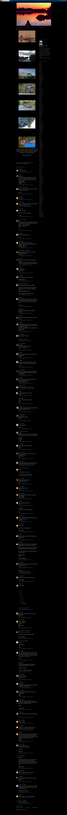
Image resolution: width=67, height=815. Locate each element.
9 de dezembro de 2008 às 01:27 (26, 238)
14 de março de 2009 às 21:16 (25, 792)
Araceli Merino (21, 369)
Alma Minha (20, 478)
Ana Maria (20, 241)
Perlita (20, 322)
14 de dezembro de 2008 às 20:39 (26, 627)
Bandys (20, 233)
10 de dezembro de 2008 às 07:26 (26, 383)
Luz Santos (20, 444)
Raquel (20, 776)
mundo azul (20, 334)
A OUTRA (20, 690)
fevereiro (40, 67)
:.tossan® (20, 275)
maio (40, 84)
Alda (19, 352)
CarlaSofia (20, 486)
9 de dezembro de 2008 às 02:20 (26, 247)
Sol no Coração (21, 343)
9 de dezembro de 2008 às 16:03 (26, 306)
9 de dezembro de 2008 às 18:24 (26, 313)
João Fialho (20, 423)
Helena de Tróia (21, 385)
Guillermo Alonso (21, 784)
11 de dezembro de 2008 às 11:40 (26, 490)
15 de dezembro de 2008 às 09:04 (26, 660)
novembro (40, 93)
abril (40, 64)
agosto (40, 96)
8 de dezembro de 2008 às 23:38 (26, 206)
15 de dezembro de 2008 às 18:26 (26, 709)
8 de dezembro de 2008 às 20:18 (26, 184)
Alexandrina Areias (21, 219)
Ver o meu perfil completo (44, 58)
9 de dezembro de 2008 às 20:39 (26, 340)
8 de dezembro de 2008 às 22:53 (26, 199)
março (40, 65)
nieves (19, 360)
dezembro (40, 77)
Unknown (20, 651)
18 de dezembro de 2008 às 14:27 (26, 741)
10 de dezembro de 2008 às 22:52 (26, 458)
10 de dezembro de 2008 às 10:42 (26, 388)
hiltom (20, 732)
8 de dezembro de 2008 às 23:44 (26, 216)
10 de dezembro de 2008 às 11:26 (26, 395)
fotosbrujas (20, 202)
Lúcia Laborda (21, 493)
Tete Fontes (20, 461)
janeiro (40, 90)
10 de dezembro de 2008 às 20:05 (26, 428)
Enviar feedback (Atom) (23, 809)
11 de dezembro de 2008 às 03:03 (26, 475)
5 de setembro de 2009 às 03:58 (25, 803)
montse (20, 377)
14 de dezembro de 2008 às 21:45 (26, 638)
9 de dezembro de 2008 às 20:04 (26, 331)
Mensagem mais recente (19, 807)
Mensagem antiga (35, 807)
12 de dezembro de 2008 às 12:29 (26, 521)
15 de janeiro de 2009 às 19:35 (25, 781)
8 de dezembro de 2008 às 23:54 (26, 230)
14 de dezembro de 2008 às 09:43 (26, 567)
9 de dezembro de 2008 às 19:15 (26, 320)
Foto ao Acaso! (34, 5)
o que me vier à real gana (22, 468)
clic (19, 794)
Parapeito (20, 712)
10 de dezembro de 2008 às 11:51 (26, 403)
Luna (19, 501)
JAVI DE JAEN (21, 414)
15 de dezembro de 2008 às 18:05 (26, 696)
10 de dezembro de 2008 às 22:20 (26, 449)
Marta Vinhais (21, 620)
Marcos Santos (21, 770)
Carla (19, 406)
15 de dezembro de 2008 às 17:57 (26, 687)
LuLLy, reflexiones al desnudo (23, 630)
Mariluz (20, 612)
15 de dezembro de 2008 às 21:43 (26, 723)
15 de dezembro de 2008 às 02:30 (26, 648)
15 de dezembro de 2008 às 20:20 (26, 717)
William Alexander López (22, 187)
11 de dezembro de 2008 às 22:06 (26, 505)
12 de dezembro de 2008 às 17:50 (26, 531)
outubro (40, 80)
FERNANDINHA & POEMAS (23, 250)
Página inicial (28, 807)
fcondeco (20, 196)
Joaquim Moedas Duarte (22, 283)
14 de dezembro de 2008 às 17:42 (26, 609)
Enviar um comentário (19, 805)
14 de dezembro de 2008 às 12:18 (26, 573)
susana (19, 258)
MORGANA (20, 674)
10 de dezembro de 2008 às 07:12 (26, 375)
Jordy (19, 267)
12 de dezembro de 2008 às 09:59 (26, 513)
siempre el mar (21, 516)
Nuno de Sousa (21, 452)
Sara (19, 297)
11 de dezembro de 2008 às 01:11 (26, 465)
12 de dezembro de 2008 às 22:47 (26, 539)
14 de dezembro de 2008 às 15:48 (26, 581)
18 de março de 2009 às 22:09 (25, 797)
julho (40, 62)
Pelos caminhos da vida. (22, 640)
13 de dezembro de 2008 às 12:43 (26, 559)
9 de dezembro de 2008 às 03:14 (26, 255)
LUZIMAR (20, 699)
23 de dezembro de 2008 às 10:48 (26, 768)
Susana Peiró (20, 524)
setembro (40, 130)
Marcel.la (20, 562)
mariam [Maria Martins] (22, 431)
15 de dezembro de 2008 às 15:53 (26, 679)
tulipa (19, 542)
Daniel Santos (21, 720)
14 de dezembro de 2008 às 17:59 (26, 617)
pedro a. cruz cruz (21, 800)
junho (40, 70)
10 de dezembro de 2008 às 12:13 (26, 411)
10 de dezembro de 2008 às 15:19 (26, 420)
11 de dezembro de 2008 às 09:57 (26, 483)
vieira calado (20, 744)
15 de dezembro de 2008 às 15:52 (26, 671)
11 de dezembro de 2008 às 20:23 (26, 498)
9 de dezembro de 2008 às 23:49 (26, 367)
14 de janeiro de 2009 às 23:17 (25, 773)
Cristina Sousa (21, 755)
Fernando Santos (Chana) (44, 46)
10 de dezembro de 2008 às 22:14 (26, 441)
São (19, 391)
